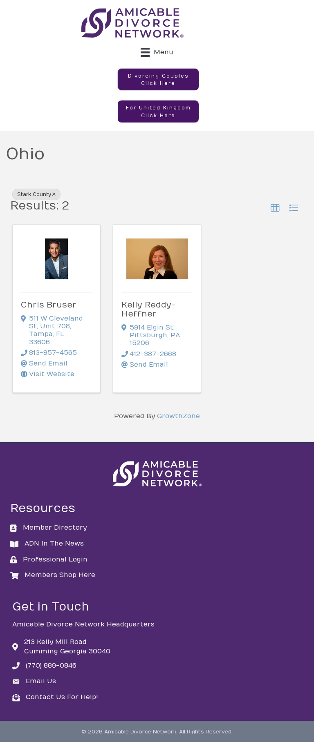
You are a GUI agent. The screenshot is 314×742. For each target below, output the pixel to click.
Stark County (34, 194)
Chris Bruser (48, 305)
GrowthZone (178, 416)
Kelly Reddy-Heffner (148, 309)
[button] (158, 79)
